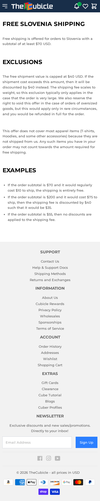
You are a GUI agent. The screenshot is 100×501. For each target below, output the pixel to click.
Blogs (50, 401)
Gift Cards (50, 383)
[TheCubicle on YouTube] (57, 459)
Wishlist (50, 359)
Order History (50, 346)
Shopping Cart (50, 365)
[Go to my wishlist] (85, 6)
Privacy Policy (50, 310)
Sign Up (86, 442)
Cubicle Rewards (50, 304)
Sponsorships (50, 322)
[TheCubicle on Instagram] (48, 459)
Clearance (50, 389)
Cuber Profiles (50, 407)
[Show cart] (94, 6)
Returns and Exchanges (50, 280)
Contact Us (50, 261)
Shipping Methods (50, 274)
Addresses (50, 353)
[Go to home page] (32, 6)
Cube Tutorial (50, 395)
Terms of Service (50, 328)
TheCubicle (38, 472)
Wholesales (50, 316)
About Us (50, 298)
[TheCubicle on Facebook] (40, 459)
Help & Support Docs (50, 267)
